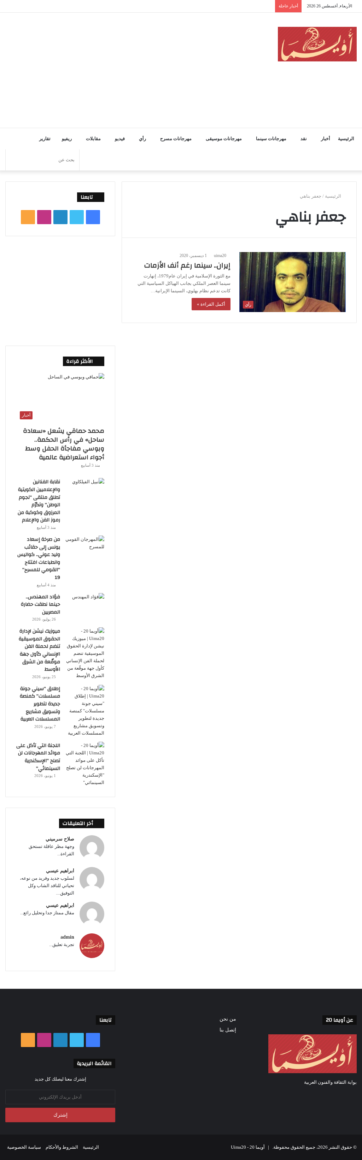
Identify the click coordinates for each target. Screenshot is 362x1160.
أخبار (325, 138)
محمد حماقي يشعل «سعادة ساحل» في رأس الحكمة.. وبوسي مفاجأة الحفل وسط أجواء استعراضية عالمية (63, 444)
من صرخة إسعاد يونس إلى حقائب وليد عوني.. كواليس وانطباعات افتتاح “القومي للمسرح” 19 (38, 558)
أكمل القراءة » (211, 304)
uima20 (220, 255)
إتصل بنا (228, 1030)
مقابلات (93, 138)
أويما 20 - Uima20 (248, 1147)
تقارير (45, 138)
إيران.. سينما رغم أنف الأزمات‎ (187, 265)
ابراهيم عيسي (60, 870)
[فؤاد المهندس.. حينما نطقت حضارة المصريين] (84, 606)
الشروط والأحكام (62, 1147)
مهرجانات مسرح (176, 138)
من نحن (228, 1019)
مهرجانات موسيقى (224, 138)
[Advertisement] (118, 69)
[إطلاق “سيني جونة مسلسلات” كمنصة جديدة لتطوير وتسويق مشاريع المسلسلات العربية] (84, 711)
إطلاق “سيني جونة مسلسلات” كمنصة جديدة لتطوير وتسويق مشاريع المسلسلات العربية (40, 704)
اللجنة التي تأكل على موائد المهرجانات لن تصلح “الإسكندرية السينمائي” (38, 757)
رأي (142, 138)
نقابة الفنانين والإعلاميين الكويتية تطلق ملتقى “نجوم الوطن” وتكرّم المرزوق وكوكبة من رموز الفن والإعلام (39, 501)
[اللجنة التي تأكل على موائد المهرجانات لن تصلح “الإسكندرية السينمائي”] (84, 764)
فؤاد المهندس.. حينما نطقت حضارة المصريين (40, 604)
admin (67, 937)
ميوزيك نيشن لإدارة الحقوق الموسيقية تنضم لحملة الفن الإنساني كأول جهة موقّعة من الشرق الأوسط (39, 650)
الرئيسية (346, 138)
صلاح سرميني (60, 839)
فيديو (120, 138)
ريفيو (67, 138)
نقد (303, 138)
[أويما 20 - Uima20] (317, 44)
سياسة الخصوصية (24, 1147)
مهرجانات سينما (271, 138)
